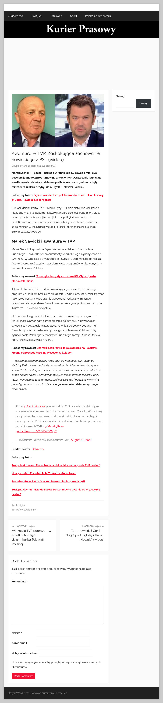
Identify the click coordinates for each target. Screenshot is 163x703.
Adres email (20, 643)
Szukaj (120, 96)
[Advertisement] (81, 64)
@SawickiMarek (34, 406)
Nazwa (17, 633)
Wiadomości (15, 15)
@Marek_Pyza (54, 426)
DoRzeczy (38, 449)
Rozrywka (56, 15)
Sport (73, 15)
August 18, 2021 (81, 440)
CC (54, 165)
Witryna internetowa (25, 653)
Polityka (37, 15)
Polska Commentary (98, 15)
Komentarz (19, 581)
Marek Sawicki (24, 509)
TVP (35, 509)
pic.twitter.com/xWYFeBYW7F (36, 431)
